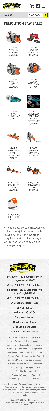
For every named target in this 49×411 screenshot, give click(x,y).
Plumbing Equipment (24, 371)
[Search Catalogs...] (45, 15)
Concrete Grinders (35, 352)
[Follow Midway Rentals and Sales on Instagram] (34, 312)
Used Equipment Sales (24, 326)
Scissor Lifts (25, 345)
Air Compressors (33, 360)
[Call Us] (38, 6)
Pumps (34, 375)
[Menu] (43, 6)
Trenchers (37, 364)
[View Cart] (32, 6)
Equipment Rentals (24, 317)
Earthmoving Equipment (18, 337)
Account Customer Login (24, 331)
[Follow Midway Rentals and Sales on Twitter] (30, 312)
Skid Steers (33, 341)
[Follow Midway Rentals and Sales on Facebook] (27, 312)
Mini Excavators (17, 341)
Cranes (10, 349)
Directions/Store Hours (25, 303)
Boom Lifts (11, 345)
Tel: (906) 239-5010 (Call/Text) (26, 298)
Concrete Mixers (15, 360)
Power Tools (14, 367)
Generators (22, 349)
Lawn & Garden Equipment (18, 364)
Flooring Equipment (31, 367)
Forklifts (38, 345)
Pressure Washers (20, 375)
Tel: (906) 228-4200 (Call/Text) (26, 285)
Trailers (26, 379)
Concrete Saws (14, 356)
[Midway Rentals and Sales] (12, 9)
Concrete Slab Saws (32, 356)
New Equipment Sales (24, 322)
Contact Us (26, 307)
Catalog (7, 15)
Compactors (36, 349)
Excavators (37, 337)
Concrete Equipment (14, 352)
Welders (37, 379)
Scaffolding (13, 379)
